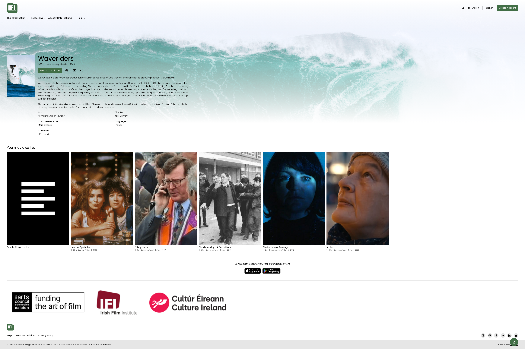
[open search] (463, 8)
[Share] (81, 70)
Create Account (507, 7)
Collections (37, 18)
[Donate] (514, 342)
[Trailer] (75, 70)
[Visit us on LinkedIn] (509, 335)
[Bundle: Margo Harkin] (38, 198)
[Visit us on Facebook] (496, 335)
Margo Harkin (45, 125)
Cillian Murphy (57, 115)
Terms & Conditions (25, 335)
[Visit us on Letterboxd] (503, 335)
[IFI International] (10, 327)
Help (80, 18)
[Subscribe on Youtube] (490, 335)
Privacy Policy (45, 335)
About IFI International (60, 18)
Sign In (489, 7)
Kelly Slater (43, 115)
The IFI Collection (16, 18)
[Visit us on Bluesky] (516, 335)
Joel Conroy (121, 115)
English (475, 7)
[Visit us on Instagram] (483, 335)
